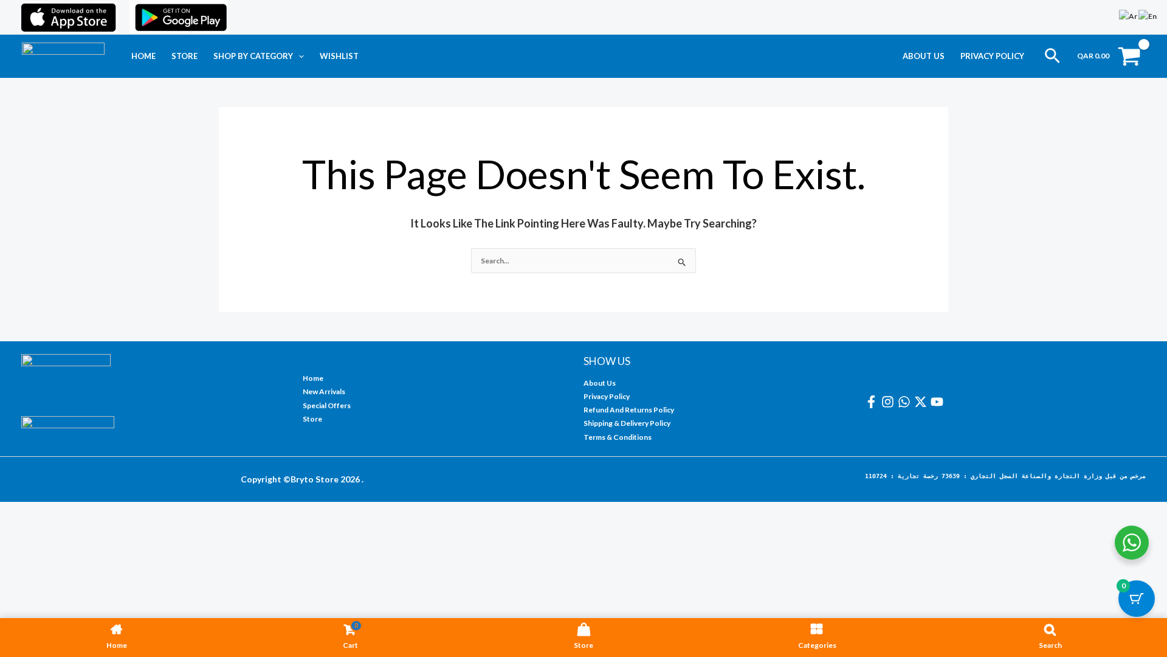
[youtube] (939, 401)
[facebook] (873, 401)
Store (184, 56)
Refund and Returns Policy (629, 409)
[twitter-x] (922, 401)
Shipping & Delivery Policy (627, 423)
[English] (1148, 15)
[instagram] (889, 401)
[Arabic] (1128, 15)
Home (143, 56)
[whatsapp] (906, 401)
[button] (298, 56)
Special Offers (327, 405)
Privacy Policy (992, 56)
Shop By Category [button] (253, 56)
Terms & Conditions (618, 437)
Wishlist (339, 56)
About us (924, 56)
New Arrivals (324, 391)
